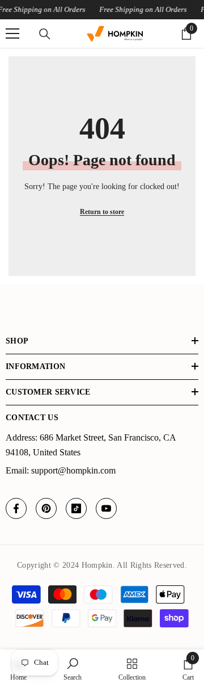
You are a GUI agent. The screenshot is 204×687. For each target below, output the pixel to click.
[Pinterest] (46, 508)
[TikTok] (76, 508)
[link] (72, 668)
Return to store (102, 212)
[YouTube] (106, 508)
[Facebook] (16, 508)
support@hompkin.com (73, 470)
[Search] (45, 34)
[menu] (12, 33)
